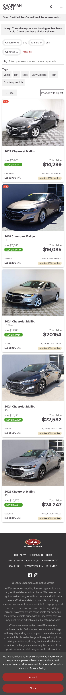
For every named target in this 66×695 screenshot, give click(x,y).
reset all (27, 51)
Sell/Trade (15, 560)
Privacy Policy (33, 566)
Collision (32, 560)
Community (50, 560)
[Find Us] (51, 7)
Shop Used (36, 554)
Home (49, 554)
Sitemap (51, 566)
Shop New (19, 554)
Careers (14, 566)
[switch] (61, 7)
